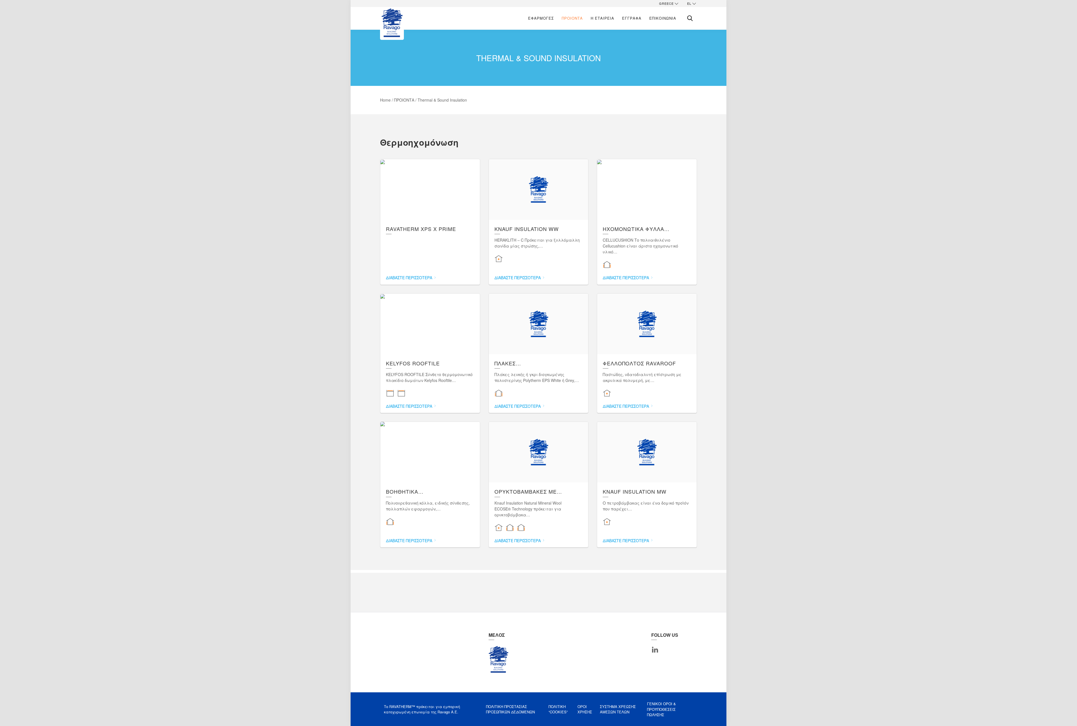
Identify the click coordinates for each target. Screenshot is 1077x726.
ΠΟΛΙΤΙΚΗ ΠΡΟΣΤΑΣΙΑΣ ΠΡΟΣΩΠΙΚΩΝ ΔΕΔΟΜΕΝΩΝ (510, 709)
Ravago (498, 659)
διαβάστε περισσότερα (409, 277)
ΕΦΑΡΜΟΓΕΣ (541, 18)
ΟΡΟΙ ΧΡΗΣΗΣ (584, 709)
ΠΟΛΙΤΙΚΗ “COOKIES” (558, 709)
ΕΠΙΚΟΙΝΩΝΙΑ (662, 18)
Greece (666, 3)
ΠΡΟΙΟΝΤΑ (572, 18)
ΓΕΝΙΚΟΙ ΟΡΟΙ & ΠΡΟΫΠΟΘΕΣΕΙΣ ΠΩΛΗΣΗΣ (661, 709)
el (689, 3)
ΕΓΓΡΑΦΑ (631, 18)
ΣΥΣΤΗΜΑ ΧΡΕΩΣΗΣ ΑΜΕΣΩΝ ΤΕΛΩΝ (618, 709)
